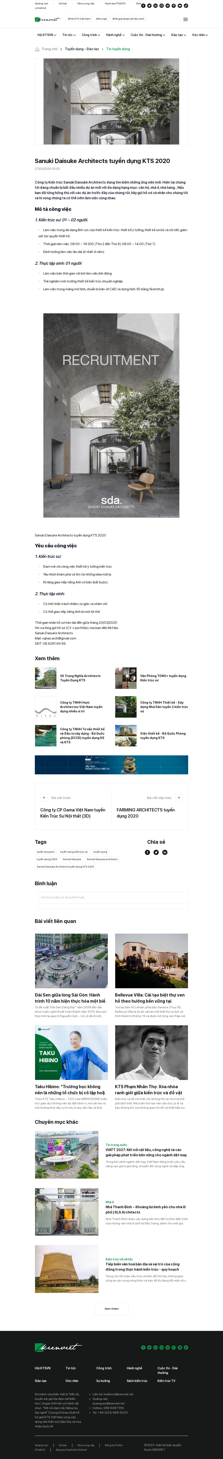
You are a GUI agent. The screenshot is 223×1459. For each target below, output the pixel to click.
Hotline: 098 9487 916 (108, 1408)
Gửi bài (63, 3)
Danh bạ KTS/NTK (115, 3)
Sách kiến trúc (137, 1381)
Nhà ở (110, 1202)
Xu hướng (103, 1381)
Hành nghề (134, 1368)
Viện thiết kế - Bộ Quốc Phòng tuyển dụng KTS (163, 736)
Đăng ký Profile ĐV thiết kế (71, 1449)
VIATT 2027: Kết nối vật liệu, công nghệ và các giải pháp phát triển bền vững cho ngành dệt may (146, 1152)
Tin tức (71, 1368)
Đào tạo (41, 1381)
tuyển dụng (100, 851)
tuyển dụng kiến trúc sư (74, 851)
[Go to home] (48, 19)
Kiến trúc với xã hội (119, 1259)
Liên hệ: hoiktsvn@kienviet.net (113, 1394)
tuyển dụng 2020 (47, 859)
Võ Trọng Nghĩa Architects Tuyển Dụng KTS (80, 678)
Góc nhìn (72, 1381)
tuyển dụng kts (45, 851)
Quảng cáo (41, 3)
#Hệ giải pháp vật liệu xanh (128, 18)
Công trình (104, 1368)
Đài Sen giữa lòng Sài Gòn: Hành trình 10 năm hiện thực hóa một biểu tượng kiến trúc (71, 1001)
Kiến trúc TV (166, 1381)
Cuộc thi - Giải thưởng (167, 1370)
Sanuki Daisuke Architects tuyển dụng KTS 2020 (65, 866)
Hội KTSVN (43, 1368)
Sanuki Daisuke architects (102, 859)
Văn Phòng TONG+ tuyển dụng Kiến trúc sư (163, 678)
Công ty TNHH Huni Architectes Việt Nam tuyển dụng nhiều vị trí (81, 707)
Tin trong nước (116, 1145)
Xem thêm (112, 1308)
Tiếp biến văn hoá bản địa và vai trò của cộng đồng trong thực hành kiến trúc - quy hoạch (142, 1267)
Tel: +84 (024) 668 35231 (110, 1412)
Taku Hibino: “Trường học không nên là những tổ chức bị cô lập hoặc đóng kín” (71, 1093)
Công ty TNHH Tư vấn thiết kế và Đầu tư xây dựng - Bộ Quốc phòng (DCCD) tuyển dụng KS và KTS (82, 735)
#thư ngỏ (101, 18)
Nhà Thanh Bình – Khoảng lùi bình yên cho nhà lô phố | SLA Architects (146, 1209)
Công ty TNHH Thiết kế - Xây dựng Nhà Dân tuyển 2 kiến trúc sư (164, 707)
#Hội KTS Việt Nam (79, 18)
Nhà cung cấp (86, 3)
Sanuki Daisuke (72, 859)
